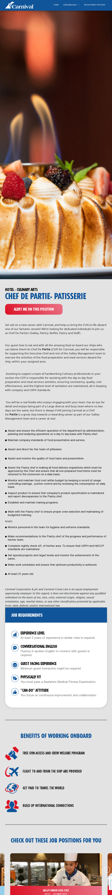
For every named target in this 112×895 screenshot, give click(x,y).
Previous (5, 870)
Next (107, 869)
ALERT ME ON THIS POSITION (34, 310)
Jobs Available (70, 5)
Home (56, 5)
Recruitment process (94, 5)
